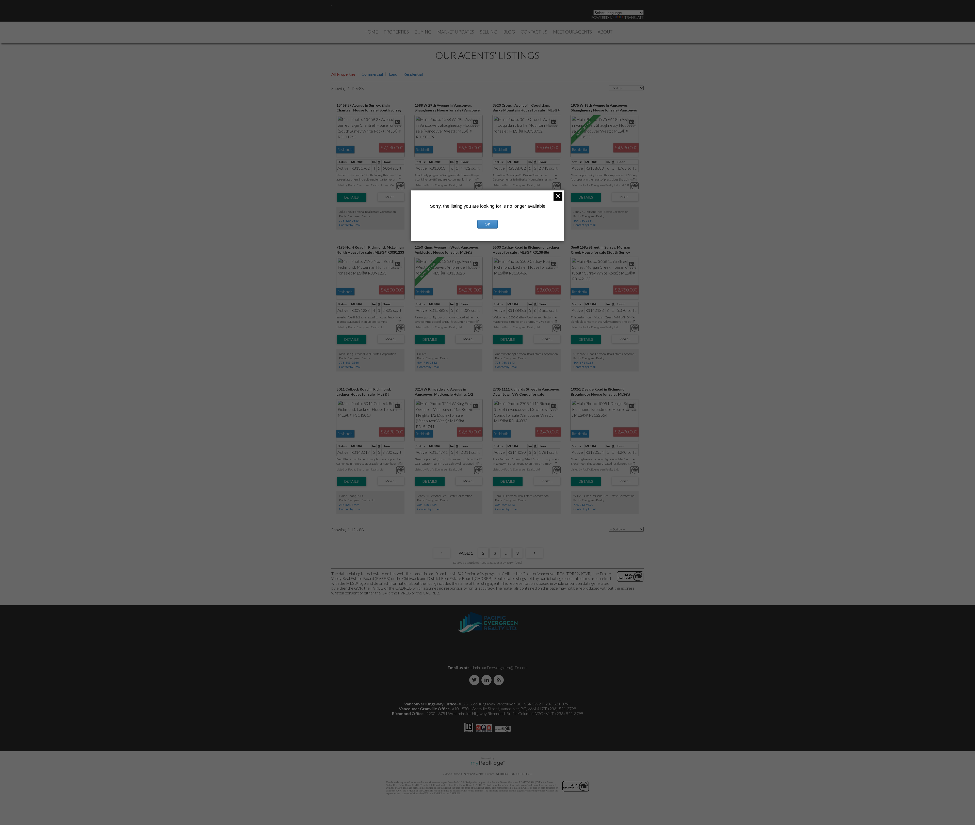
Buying (423, 32)
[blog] (500, 679)
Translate (634, 17)
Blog (509, 32)
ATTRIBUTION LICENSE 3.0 (514, 774)
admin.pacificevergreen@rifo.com (498, 667)
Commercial (372, 74)
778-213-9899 (583, 505)
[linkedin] (487, 679)
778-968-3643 (505, 362)
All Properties (343, 74)
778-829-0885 (349, 220)
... (506, 553)
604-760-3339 (583, 220)
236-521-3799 (349, 505)
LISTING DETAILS (351, 197)
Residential (413, 74)
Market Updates (455, 32)
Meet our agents (572, 32)
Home (371, 32)
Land (393, 74)
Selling (488, 32)
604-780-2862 (427, 362)
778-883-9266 (349, 362)
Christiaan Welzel (472, 774)
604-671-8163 (583, 362)
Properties (396, 32)
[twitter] (475, 679)
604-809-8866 (505, 505)
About (605, 32)
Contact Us (534, 32)
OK (487, 224)
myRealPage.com (487, 763)
